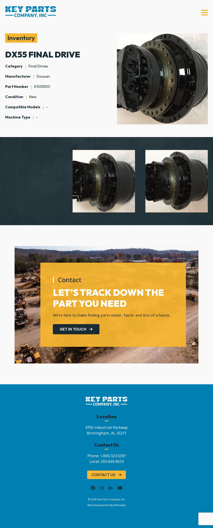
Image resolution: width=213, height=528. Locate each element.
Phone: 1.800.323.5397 (106, 455)
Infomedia (120, 505)
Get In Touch (73, 329)
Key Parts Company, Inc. (111, 499)
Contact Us (103, 474)
